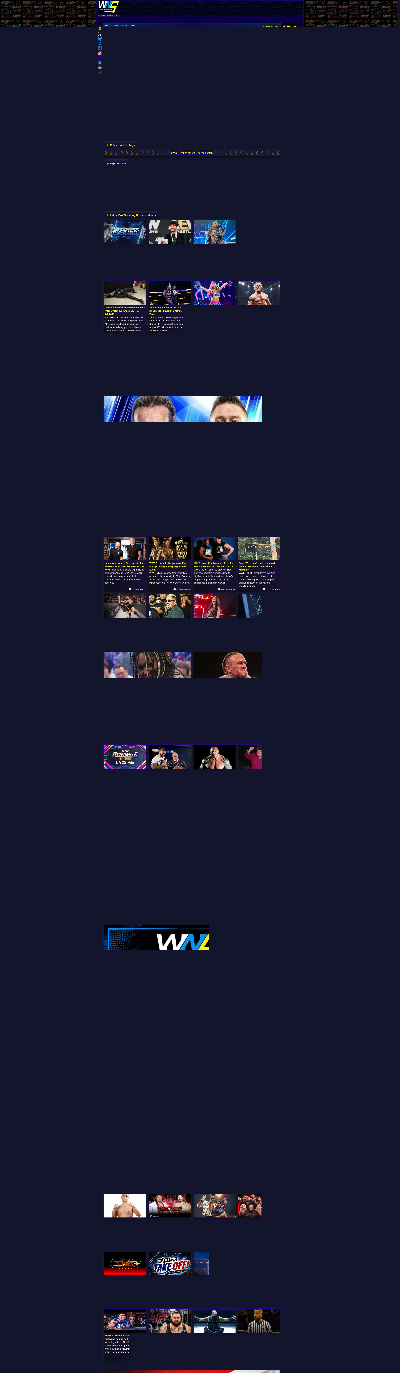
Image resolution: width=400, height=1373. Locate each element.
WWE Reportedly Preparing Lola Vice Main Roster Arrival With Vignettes (214, 309)
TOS (285, 327)
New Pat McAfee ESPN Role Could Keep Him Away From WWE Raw (123, 895)
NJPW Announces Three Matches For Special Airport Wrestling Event (169, 1280)
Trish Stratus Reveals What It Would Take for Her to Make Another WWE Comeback (258, 835)
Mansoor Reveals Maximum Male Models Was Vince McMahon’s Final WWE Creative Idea (213, 1223)
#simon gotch (205, 152)
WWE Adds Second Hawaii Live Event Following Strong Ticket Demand (259, 1222)
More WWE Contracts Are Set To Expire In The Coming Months (256, 622)
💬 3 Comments (137, 333)
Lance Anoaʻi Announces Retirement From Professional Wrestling (258, 1280)
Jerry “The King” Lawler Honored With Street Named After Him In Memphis (257, 566)
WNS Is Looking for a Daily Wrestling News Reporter (133, 1026)
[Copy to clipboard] (234, 174)
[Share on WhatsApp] (267, 174)
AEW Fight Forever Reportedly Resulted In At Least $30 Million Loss (258, 367)
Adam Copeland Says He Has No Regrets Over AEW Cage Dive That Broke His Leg (257, 311)
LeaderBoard (262, 193)
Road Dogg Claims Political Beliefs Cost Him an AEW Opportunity (168, 895)
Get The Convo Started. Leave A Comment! (192, 200)
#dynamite (292, 194)
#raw (292, 107)
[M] (124, 33)
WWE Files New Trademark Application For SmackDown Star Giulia (212, 250)
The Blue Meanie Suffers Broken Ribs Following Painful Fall (125, 1337)
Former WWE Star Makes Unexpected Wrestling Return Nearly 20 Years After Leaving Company (259, 250)
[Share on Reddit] (259, 174)
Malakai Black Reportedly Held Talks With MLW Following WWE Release (213, 1337)
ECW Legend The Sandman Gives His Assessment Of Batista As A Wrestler (214, 773)
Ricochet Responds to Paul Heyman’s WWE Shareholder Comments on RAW (214, 835)
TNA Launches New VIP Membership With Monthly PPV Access (124, 1280)
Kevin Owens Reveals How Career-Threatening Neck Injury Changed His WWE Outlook (259, 896)
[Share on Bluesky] (242, 174)
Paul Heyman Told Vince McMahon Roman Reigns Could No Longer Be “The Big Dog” (168, 775)
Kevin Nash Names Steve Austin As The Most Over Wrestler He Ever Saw (124, 565)
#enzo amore (188, 152)
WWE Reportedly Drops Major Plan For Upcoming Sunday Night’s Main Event (168, 566)
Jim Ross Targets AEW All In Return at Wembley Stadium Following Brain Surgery (259, 775)
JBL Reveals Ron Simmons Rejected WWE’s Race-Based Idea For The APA (214, 565)
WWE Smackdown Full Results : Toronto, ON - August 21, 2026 (122, 248)
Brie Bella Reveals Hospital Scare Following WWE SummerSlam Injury (213, 622)
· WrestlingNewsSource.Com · (109, 15)
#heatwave (292, 173)
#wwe (174, 152)
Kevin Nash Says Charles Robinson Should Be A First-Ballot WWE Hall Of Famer (214, 1281)
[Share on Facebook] (250, 174)
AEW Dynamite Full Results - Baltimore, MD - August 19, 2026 (122, 773)
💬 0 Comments (137, 276)
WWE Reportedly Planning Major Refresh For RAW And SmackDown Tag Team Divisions (213, 368)
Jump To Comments (122, 193)
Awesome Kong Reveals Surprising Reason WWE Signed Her (138, 703)
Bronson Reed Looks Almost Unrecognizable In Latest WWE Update (165, 1339)
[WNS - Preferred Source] (192, 127)
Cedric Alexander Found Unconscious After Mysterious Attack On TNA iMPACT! (125, 311)
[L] (127, 33)
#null (292, 83)
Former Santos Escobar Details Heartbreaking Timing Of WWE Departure (166, 368)
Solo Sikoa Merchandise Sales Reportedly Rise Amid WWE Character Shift (165, 624)
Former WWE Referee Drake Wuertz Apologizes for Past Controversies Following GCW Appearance (258, 1339)
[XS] (117, 33)
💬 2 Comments (271, 391)
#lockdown (292, 62)
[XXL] (136, 33)
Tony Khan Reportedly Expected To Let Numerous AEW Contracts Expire (169, 248)
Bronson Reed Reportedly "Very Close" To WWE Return (122, 622)
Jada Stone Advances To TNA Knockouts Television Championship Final (169, 311)
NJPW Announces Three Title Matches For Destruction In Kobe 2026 (169, 1222)
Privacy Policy (293, 327)
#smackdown (292, 131)
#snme (292, 236)
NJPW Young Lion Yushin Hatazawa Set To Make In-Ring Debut (124, 1222)
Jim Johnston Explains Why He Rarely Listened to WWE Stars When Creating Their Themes (124, 368)
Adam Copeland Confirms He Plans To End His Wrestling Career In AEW (124, 834)
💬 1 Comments (271, 276)
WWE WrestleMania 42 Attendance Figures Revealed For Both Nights (212, 895)
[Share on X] (275, 174)
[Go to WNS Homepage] (108, 7)
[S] (121, 33)
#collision (292, 41)
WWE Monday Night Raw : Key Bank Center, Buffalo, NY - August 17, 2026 (144, 1167)
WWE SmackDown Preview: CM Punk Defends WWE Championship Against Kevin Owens (153, 498)
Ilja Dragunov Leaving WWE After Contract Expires (221, 703)
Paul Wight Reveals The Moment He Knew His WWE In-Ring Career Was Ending (168, 835)
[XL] (131, 33)
